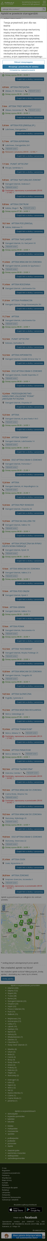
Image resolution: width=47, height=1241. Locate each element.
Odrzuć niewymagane (23, 62)
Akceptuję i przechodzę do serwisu (23, 67)
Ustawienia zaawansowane (22, 70)
